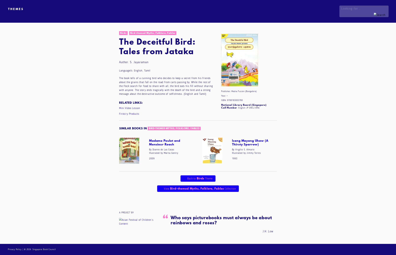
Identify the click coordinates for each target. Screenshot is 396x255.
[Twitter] (379, 249)
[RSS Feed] (386, 249)
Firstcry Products (129, 113)
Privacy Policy (15, 249)
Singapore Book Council (44, 249)
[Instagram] (373, 249)
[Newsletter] (361, 249)
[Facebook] (367, 249)
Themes (16, 9)
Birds (123, 33)
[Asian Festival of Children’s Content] (139, 221)
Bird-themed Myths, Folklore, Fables (152, 33)
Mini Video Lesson (129, 108)
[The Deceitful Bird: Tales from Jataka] (239, 60)
